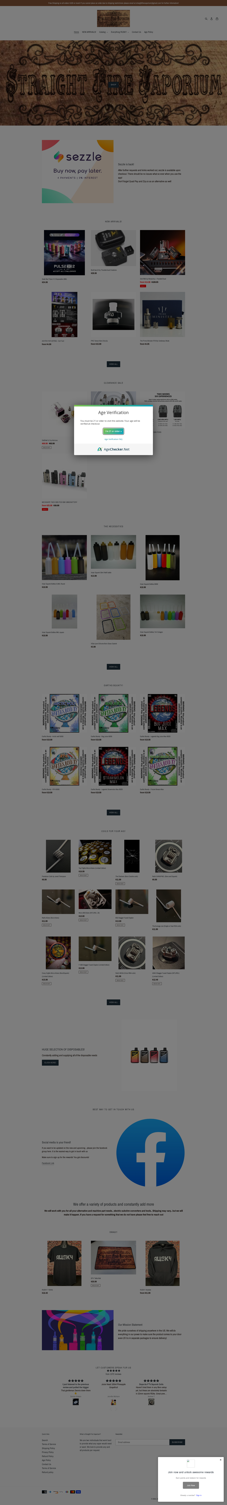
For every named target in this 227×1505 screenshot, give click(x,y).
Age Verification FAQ (113, 439)
